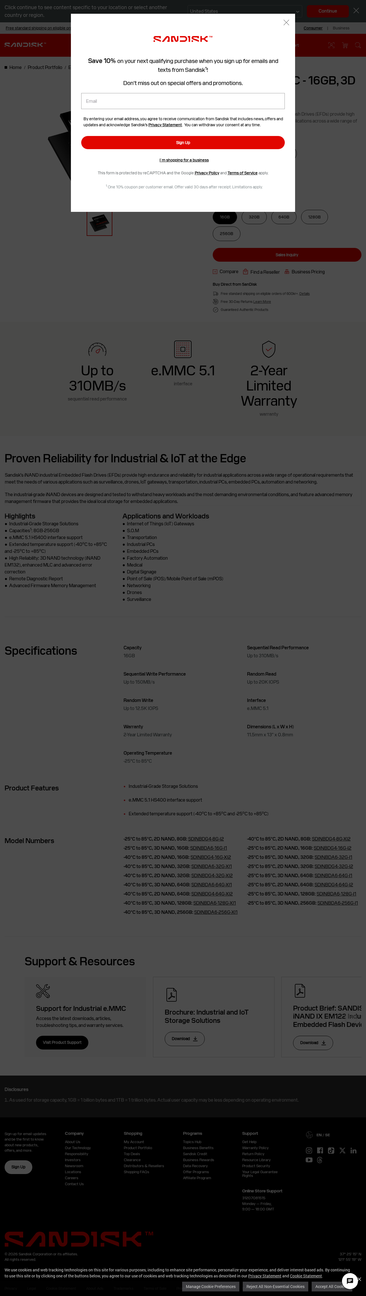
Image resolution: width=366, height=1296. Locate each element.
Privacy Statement (264, 1276)
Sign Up (183, 142)
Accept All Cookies (332, 1286)
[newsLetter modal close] (286, 23)
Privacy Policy (207, 172)
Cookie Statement (306, 1276)
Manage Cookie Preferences (211, 1286)
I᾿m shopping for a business (184, 160)
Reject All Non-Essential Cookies (275, 1286)
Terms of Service (243, 172)
